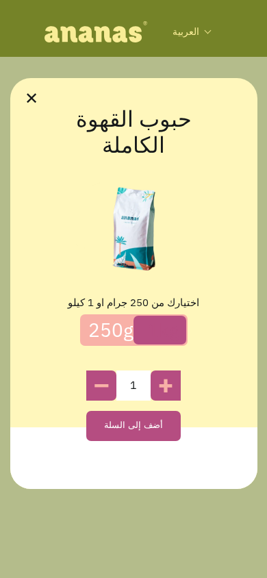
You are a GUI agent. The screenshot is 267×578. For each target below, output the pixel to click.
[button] (192, 31)
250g (111, 329)
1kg (163, 329)
